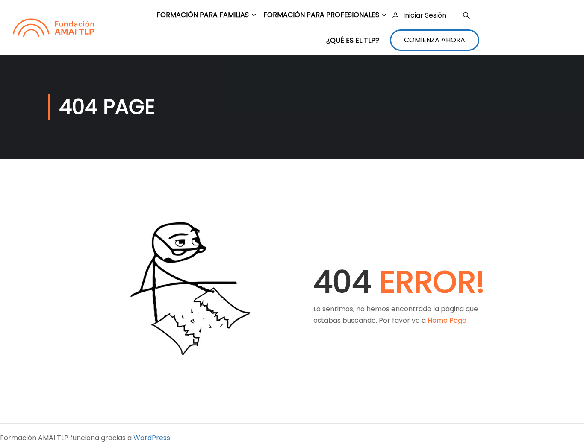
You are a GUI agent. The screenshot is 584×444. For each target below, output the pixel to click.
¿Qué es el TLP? (352, 40)
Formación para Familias (202, 15)
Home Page (447, 320)
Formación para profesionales (321, 15)
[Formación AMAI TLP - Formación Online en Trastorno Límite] (53, 27)
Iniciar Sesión (424, 15)
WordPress (151, 438)
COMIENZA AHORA (434, 40)
